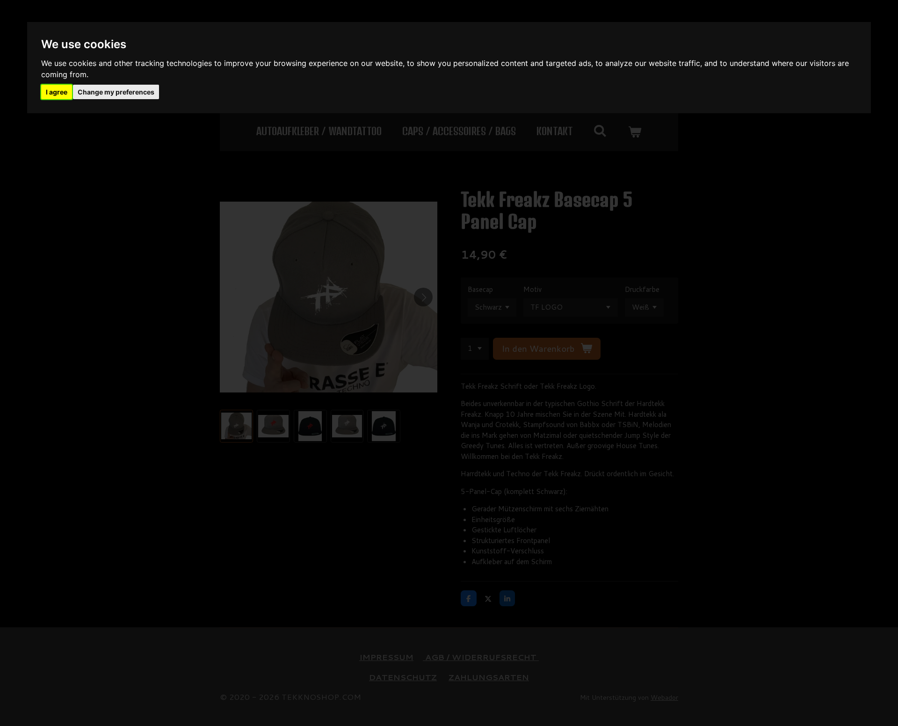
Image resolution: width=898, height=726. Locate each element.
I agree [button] (56, 92)
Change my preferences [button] (116, 92)
